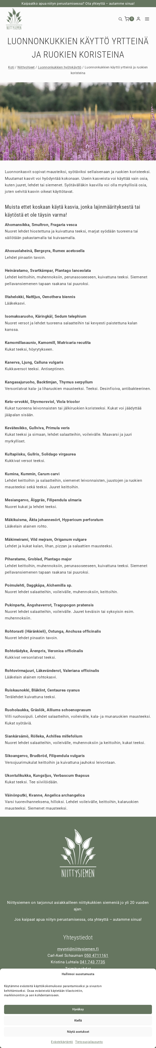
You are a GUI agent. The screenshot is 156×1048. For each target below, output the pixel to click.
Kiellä (78, 1020)
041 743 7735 (92, 962)
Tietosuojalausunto (89, 1042)
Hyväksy (78, 1009)
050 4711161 (96, 955)
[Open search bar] (120, 19)
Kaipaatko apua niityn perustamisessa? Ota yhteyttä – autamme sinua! (78, 3)
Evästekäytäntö (62, 1042)
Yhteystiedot (78, 937)
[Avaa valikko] (147, 18)
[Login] (138, 19)
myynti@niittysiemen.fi (78, 949)
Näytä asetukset (78, 1032)
